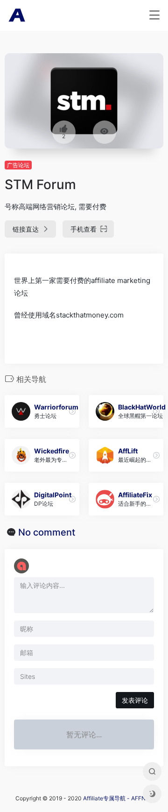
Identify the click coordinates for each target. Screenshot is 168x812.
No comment (46, 532)
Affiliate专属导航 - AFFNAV (118, 798)
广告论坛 (18, 165)
